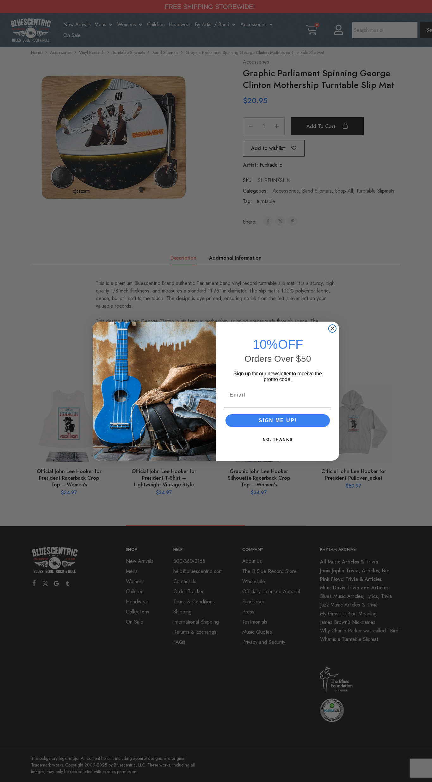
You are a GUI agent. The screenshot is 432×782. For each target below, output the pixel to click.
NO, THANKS (278, 439)
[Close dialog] (332, 328)
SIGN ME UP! (278, 420)
